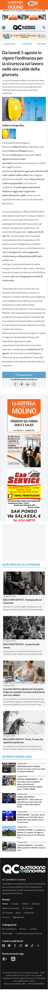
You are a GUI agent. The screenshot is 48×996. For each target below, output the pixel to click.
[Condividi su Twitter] (21, 384)
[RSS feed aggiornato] (3, 945)
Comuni (5, 917)
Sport (18, 912)
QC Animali (27, 908)
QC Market (7, 912)
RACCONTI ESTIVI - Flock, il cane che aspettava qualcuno (23, 741)
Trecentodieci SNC (18, 984)
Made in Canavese (10, 908)
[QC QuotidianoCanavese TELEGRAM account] (38, 945)
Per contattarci (9, 929)
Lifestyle (35, 903)
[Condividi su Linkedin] (27, 384)
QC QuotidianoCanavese (28, 972)
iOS (11, 893)
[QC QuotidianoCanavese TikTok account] (32, 945)
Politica (25, 903)
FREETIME (41, 44)
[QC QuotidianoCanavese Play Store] (4, 959)
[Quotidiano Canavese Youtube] (26, 945)
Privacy (22, 929)
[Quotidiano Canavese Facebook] (15, 945)
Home (5, 903)
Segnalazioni (18, 917)
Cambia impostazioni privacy (29, 933)
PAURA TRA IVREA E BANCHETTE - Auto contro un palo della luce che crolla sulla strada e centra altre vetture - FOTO (29, 802)
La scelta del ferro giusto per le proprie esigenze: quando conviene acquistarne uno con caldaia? (24, 692)
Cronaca (15, 903)
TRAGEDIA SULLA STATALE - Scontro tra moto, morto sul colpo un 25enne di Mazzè (31, 768)
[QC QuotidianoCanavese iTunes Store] (13, 959)
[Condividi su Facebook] (15, 384)
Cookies (33, 929)
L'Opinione (27, 44)
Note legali (7, 933)
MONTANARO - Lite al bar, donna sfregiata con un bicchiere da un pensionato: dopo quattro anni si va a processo (31, 818)
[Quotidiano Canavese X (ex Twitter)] (9, 945)
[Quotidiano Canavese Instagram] (20, 945)
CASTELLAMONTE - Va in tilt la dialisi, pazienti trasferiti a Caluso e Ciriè (31, 847)
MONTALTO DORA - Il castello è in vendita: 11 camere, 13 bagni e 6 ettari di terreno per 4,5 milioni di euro (31, 833)
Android (18, 893)
